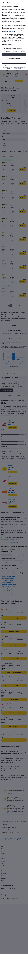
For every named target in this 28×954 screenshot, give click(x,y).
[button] (14, 54)
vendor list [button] (12, 31)
